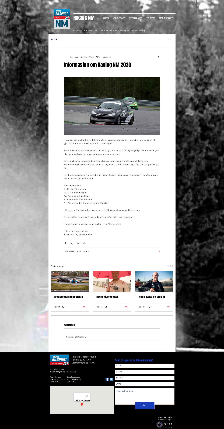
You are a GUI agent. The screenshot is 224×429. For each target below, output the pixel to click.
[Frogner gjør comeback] (112, 281)
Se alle (170, 266)
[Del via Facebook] (65, 243)
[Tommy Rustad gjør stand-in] (154, 281)
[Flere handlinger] (158, 57)
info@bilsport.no (86, 362)
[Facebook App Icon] (107, 379)
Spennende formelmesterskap (68, 296)
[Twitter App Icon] (111, 379)
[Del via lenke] (84, 243)
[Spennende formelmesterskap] (70, 281)
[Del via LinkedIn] (78, 243)
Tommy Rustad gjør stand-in (151, 296)
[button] (169, 39)
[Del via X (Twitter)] (71, 243)
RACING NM (84, 18)
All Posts (54, 39)
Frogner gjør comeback (107, 296)
